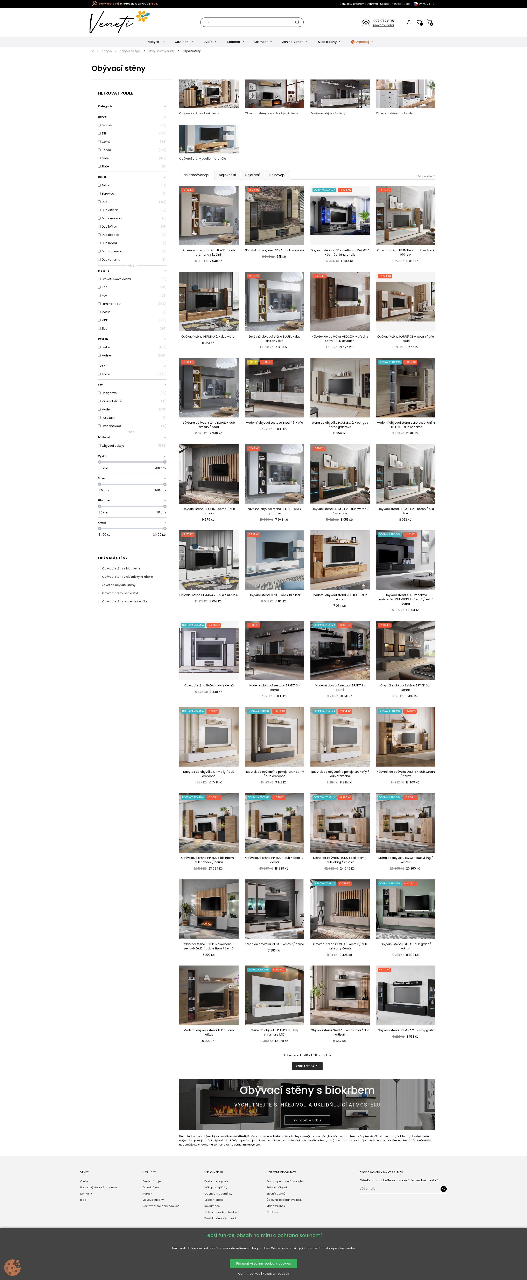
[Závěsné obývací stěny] (340, 93)
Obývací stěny (113, 557)
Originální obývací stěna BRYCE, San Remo (405, 687)
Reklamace (212, 1206)
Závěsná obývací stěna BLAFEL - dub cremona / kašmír (209, 252)
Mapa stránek (276, 1206)
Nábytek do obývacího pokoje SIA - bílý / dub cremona (340, 774)
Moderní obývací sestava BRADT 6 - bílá (274, 423)
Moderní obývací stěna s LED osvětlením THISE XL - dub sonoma (406, 425)
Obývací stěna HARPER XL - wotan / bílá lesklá (405, 338)
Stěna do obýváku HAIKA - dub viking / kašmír (405, 860)
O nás (84, 1181)
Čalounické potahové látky (284, 1200)
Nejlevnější (227, 175)
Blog (407, 4)
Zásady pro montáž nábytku (285, 1181)
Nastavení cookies (276, 1274)
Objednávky (150, 1187)
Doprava (372, 4)
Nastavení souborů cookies (160, 1206)
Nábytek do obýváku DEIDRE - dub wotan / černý (406, 774)
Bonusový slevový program (98, 1187)
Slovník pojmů (276, 1194)
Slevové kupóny (153, 1200)
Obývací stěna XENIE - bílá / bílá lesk (274, 595)
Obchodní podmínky (218, 1194)
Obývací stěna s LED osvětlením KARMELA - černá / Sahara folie (340, 252)
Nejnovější (277, 175)
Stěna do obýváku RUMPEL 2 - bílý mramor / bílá (274, 1032)
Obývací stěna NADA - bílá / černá (209, 685)
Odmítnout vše (249, 1274)
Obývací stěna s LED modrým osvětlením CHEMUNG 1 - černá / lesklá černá (405, 599)
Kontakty (86, 1194)
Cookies (272, 1212)
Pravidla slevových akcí (220, 1218)
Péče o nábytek (277, 1187)
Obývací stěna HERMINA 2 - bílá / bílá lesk (208, 595)
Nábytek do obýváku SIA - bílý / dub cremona (208, 774)
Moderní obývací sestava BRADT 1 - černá (340, 687)
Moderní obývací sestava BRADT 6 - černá (274, 687)
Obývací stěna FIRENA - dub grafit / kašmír (405, 946)
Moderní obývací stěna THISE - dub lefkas (209, 1032)
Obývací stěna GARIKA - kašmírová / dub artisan (340, 1032)
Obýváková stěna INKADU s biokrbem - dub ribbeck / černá (208, 860)
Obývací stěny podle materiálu (124, 601)
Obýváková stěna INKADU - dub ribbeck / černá (274, 860)
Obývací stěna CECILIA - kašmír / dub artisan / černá (340, 946)
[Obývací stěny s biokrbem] (209, 93)
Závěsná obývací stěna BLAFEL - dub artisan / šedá (209, 425)
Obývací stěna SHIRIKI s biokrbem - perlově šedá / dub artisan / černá (209, 946)
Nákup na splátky (215, 1187)
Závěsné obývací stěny (118, 585)
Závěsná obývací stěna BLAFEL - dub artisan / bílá (274, 338)
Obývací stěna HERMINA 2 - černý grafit (406, 1030)
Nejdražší (252, 175)
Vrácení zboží (213, 1200)
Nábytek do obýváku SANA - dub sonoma (274, 250)
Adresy (147, 1194)
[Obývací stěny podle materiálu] (209, 139)
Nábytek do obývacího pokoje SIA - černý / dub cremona (274, 774)
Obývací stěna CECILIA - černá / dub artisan (208, 511)
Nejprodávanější (196, 175)
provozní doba (383, 25)
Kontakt (396, 4)
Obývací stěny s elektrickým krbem (127, 577)
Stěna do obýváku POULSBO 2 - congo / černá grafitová (339, 425)
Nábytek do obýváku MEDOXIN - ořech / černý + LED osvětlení (340, 338)
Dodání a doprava (216, 1181)
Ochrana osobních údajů (221, 1212)
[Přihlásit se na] (444, 1189)
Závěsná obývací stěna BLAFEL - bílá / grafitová (274, 511)
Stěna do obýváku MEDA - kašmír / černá (274, 944)
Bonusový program (352, 4)
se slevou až (128, 3)
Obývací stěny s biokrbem (121, 568)
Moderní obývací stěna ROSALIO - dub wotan (340, 597)
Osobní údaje (151, 1181)
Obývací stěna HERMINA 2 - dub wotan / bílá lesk (405, 252)
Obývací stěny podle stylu (121, 593)
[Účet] (409, 22)
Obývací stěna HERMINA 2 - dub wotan (208, 336)
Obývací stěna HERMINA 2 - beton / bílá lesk (406, 511)
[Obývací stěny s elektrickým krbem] (274, 93)
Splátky (384, 4)
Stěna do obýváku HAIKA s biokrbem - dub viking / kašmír (340, 860)
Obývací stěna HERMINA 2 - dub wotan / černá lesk (340, 511)
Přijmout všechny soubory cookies (263, 1263)
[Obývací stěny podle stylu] (405, 93)
